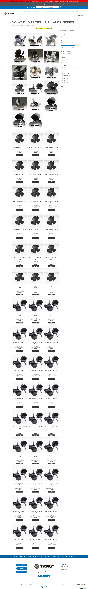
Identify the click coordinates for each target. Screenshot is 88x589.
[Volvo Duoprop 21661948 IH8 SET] (51, 502)
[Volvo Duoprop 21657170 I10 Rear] (19, 248)
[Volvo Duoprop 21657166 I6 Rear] (19, 220)
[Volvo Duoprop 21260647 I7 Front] (51, 276)
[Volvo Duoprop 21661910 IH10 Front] (51, 333)
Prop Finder (75, 11)
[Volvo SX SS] (35, 102)
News (21, 556)
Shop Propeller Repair (64, 11)
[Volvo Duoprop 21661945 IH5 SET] (19, 502)
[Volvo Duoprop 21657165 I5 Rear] (51, 248)
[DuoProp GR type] (51, 70)
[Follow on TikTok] (48, 576)
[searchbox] (52, 7)
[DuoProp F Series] (19, 38)
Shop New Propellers (26, 11)
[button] (80, 585)
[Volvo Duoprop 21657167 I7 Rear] (35, 220)
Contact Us (80, 15)
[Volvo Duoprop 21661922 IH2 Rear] (19, 361)
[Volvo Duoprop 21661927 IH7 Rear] (35, 417)
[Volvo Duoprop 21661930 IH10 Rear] (19, 417)
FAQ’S (42, 556)
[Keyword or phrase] (62, 54)
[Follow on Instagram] (42, 576)
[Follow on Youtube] (45, 576)
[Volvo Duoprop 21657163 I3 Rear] (35, 192)
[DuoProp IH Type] (35, 86)
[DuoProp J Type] (51, 86)
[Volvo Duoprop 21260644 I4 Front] (51, 138)
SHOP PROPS (41, 7)
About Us (16, 556)
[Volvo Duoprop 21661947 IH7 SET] (35, 502)
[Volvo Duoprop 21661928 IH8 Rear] (35, 389)
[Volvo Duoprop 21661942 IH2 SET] (19, 474)
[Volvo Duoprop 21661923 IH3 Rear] (35, 361)
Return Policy (56, 556)
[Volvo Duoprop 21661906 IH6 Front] (19, 333)
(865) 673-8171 (31, 7)
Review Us (22, 572)
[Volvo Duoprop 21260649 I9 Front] (51, 165)
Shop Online (21, 564)
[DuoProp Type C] (51, 54)
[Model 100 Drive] (35, 118)
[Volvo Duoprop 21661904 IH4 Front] (51, 445)
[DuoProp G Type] (35, 70)
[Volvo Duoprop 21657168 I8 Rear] (35, 248)
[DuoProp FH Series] (35, 38)
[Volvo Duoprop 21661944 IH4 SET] (51, 474)
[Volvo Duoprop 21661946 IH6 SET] (51, 530)
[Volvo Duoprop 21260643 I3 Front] (35, 138)
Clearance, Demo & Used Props (50, 11)
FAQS (82, 11)
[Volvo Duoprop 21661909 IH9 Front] (19, 445)
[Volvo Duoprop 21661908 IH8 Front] (35, 333)
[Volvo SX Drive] (19, 102)
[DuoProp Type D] (19, 70)
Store (13, 25)
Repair (29, 556)
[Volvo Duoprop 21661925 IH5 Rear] (51, 361)
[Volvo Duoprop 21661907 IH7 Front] (35, 445)
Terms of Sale (48, 556)
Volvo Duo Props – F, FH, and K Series (24, 25)
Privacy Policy (64, 556)
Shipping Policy (35, 556)
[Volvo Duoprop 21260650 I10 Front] (19, 192)
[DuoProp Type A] (19, 54)
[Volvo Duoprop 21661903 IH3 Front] (35, 305)
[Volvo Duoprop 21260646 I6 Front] (35, 165)
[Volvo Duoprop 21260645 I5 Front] (19, 165)
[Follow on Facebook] (39, 576)
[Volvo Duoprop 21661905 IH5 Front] (51, 305)
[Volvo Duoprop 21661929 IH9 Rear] (51, 389)
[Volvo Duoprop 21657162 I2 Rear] (19, 276)
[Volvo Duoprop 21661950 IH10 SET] (35, 530)
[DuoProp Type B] (35, 54)
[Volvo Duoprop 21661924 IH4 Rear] (51, 417)
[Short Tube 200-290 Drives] (19, 118)
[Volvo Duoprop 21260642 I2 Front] (19, 138)
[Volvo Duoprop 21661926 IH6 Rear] (19, 389)
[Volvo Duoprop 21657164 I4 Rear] (51, 192)
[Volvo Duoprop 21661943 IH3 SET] (35, 474)
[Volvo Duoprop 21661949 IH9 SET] (19, 530)
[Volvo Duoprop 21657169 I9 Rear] (51, 220)
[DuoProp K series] (51, 38)
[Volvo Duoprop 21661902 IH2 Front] (19, 305)
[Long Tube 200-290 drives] (51, 102)
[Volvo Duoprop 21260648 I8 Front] (35, 276)
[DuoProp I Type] (19, 86)
